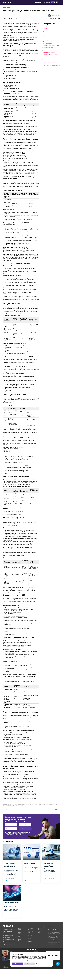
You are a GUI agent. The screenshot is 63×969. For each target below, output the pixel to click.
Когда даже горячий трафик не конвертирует (50, 39)
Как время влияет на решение (49, 50)
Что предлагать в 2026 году (49, 47)
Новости (30, 935)
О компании (30, 928)
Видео (29, 938)
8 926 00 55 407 (46, 2)
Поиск (39, 932)
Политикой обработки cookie (28, 960)
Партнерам (30, 931)
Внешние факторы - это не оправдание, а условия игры (52, 66)
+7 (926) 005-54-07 (52, 928)
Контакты (30, 941)
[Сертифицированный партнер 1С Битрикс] (9, 932)
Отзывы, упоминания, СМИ (49, 56)
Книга (29, 940)
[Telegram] (49, 943)
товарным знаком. (29, 951)
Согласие (22, 832)
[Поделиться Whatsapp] (59, 18)
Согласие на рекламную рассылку (9, 958)
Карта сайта (41, 933)
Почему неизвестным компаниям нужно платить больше (52, 36)
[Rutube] (59, 943)
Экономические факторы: (49, 52)
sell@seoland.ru (38, 2)
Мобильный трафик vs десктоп (50, 49)
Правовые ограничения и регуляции (51, 58)
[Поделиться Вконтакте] (57, 18)
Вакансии (30, 932)
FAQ (39, 928)
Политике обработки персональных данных (14, 834)
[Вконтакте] (52, 943)
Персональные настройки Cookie (43, 963)
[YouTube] (56, 943)
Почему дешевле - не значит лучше (51, 45)
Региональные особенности (49, 41)
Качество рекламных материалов (50, 54)
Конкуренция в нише (47, 43)
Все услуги (20, 939)
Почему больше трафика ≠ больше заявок (51, 33)
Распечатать (33, 18)
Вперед (56, 809)
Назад (6, 809)
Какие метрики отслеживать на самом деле (52, 60)
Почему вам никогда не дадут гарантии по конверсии (52, 27)
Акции (29, 934)
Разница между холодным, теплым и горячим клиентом (51, 30)
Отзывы (30, 929)
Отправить (25, 828)
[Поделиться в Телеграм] (55, 18)
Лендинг (16, 523)
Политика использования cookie (9, 957)
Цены (19, 940)
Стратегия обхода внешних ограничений (49, 63)
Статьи (29, 937)
